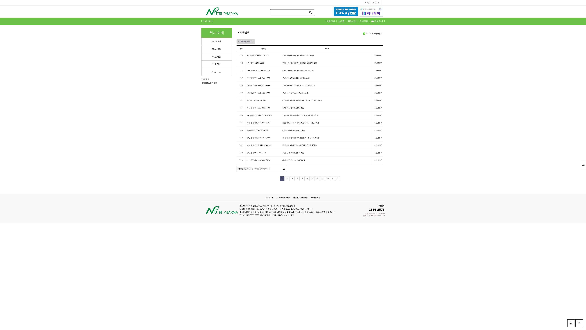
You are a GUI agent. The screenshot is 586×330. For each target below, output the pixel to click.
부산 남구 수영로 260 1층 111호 (295, 93)
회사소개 (207, 21)
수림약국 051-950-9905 (256, 153)
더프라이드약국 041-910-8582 (259, 145)
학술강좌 (330, 21)
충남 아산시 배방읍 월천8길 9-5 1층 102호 (299, 145)
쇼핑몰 (341, 21)
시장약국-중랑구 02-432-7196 (258, 85)
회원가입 (376, 3)
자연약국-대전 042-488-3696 (258, 160)
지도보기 (378, 55)
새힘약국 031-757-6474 (256, 100)
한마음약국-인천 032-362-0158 (259, 115)
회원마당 (352, 21)
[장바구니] (571, 323)
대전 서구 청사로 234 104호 (293, 160)
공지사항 (364, 21)
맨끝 (337, 178)
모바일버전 (315, 197)
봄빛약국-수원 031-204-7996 (258, 138)
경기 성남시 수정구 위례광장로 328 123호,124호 (302, 100)
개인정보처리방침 (300, 197)
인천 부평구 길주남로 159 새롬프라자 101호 (300, 115)
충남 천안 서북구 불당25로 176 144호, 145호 (300, 123)
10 (327, 178)
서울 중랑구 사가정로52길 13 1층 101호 (298, 85)
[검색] (310, 12)
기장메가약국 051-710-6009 (258, 78)
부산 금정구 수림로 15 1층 (293, 153)
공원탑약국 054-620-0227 (257, 130)
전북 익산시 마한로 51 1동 (293, 108)
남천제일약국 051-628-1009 (258, 93)
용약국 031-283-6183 (255, 63)
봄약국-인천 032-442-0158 (257, 55)
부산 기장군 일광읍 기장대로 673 (295, 78)
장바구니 (378, 21)
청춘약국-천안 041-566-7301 (258, 123)
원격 (292, 215)
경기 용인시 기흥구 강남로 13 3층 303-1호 (299, 63)
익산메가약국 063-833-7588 (258, 108)
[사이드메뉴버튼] (583, 165)
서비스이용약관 (283, 197)
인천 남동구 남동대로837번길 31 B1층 (298, 55)
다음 (332, 178)
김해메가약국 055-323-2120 (258, 70)
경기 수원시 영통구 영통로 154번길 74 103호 (300, 138)
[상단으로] (579, 323)
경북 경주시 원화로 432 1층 (293, 130)
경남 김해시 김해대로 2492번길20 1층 (298, 70)
